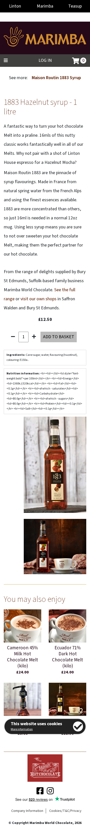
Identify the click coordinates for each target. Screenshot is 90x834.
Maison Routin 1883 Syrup (56, 78)
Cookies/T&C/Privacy (65, 810)
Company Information (27, 810)
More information (22, 729)
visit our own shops (38, 299)
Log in (45, 60)
